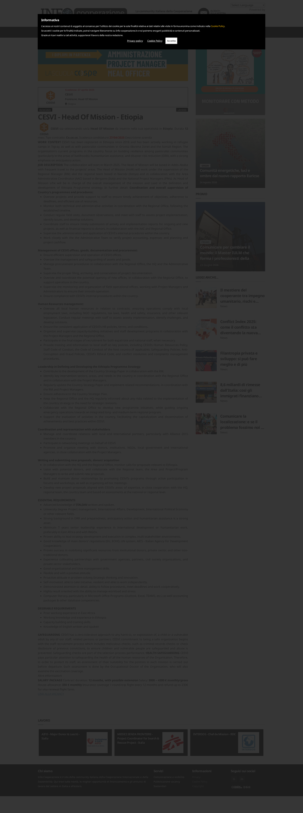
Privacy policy (135, 40)
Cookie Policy (217, 26)
